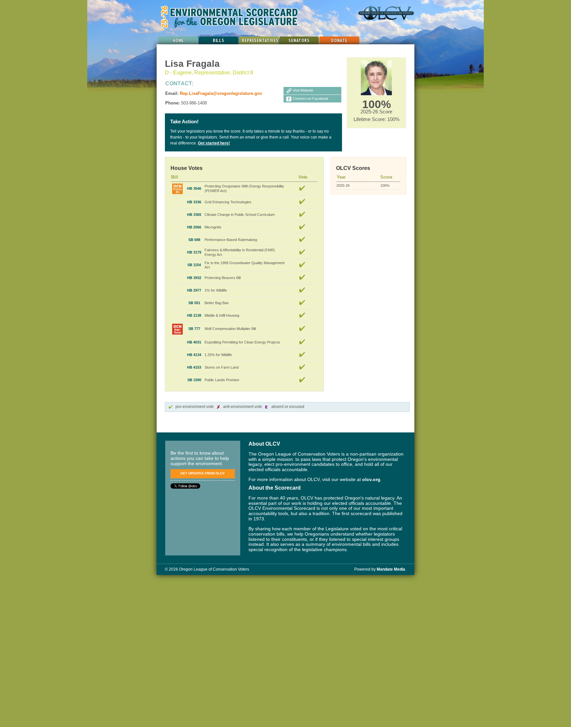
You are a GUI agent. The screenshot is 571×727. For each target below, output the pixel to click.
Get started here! (214, 143)
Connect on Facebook (310, 99)
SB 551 (194, 303)
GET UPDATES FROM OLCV (202, 473)
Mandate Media (391, 569)
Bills (218, 40)
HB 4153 (194, 367)
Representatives (260, 40)
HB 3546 (194, 188)
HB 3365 (194, 215)
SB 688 (194, 240)
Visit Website (303, 90)
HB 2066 (194, 227)
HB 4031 (194, 342)
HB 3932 (194, 278)
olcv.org (371, 479)
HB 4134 (194, 355)
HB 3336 (194, 202)
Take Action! (184, 121)
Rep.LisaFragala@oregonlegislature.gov (221, 93)
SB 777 (194, 329)
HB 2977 (194, 290)
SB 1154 (194, 265)
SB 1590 (194, 380)
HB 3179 (194, 252)
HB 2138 (194, 315)
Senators (299, 40)
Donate (339, 40)
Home (178, 40)
